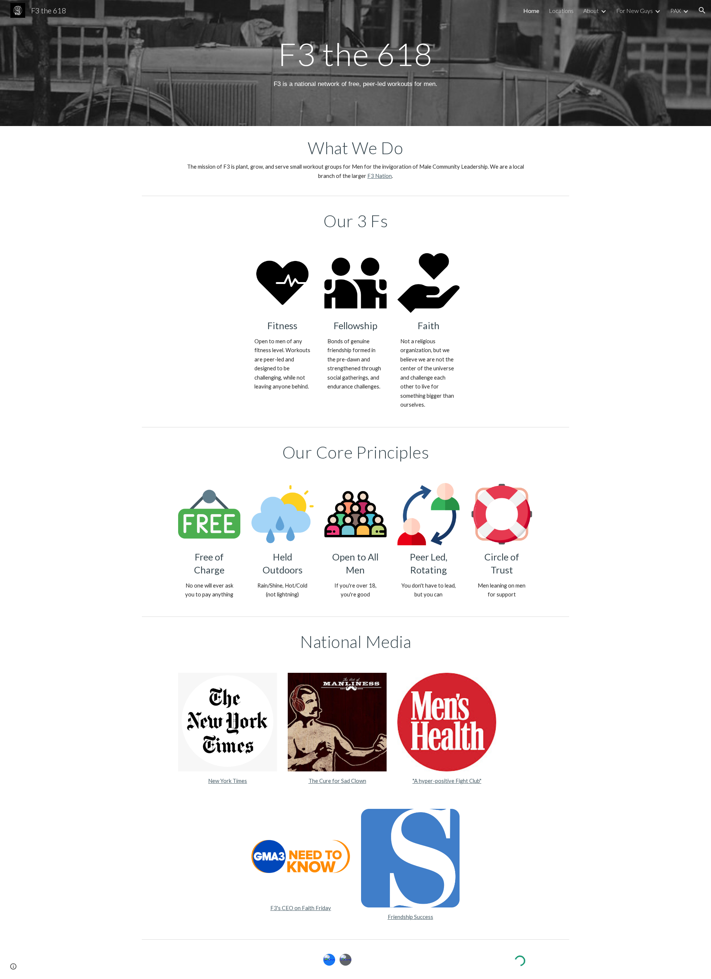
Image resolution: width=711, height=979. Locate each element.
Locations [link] (561, 10)
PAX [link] (675, 10)
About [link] (591, 10)
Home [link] (531, 10)
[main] (355, 54)
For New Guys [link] (634, 10)
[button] (702, 10)
